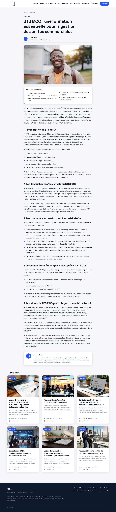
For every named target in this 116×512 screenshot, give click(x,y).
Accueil (35, 3)
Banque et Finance (46, 3)
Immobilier (86, 3)
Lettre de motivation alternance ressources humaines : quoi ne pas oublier (56, 453)
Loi (71, 3)
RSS (108, 491)
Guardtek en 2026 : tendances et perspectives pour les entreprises (20, 453)
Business (77, 3)
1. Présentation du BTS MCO (36, 93)
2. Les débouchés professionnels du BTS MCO (42, 96)
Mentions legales (100, 491)
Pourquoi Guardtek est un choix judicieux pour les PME (56, 401)
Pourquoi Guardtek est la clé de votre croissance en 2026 (91, 452)
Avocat (57, 3)
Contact (104, 4)
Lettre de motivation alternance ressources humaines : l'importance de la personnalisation (19, 403)
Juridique (65, 3)
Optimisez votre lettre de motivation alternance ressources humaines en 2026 (91, 402)
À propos (95, 3)
